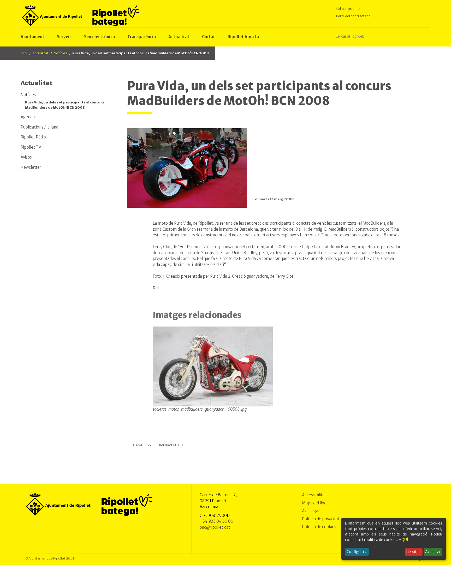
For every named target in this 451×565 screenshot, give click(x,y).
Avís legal (310, 510)
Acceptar (433, 551)
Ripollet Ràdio (33, 137)
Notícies (60, 53)
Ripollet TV (31, 147)
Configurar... (357, 551)
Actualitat (40, 53)
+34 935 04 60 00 (216, 521)
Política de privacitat (320, 518)
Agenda (28, 116)
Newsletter (31, 167)
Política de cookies (319, 526)
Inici (24, 53)
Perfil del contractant (353, 16)
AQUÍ (403, 539)
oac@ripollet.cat (215, 527)
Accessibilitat (314, 494)
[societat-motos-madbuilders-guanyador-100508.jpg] (213, 366)
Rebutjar (413, 551)
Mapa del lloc (314, 502)
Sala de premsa (348, 9)
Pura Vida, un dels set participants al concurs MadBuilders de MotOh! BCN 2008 (64, 105)
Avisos (26, 157)
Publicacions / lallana (39, 127)
